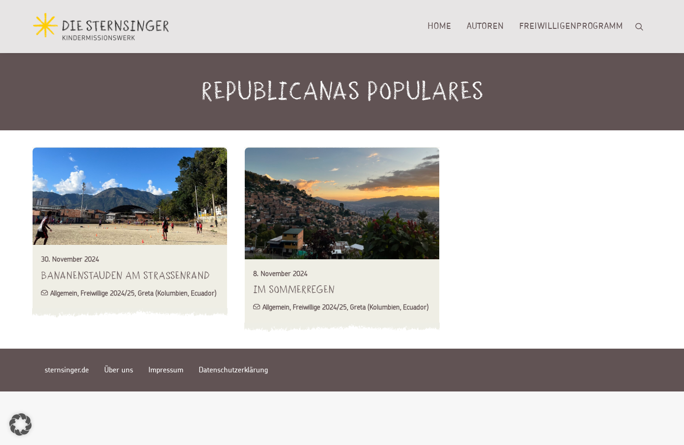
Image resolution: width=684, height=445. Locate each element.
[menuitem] (439, 26)
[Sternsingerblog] (100, 26)
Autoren (485, 26)
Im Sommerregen (294, 289)
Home (439, 26)
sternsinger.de (67, 370)
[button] (643, 26)
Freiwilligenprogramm (571, 26)
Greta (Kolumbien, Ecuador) (177, 293)
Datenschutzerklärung (233, 370)
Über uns (118, 370)
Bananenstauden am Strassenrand (125, 275)
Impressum (165, 370)
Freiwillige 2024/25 (107, 293)
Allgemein (63, 293)
